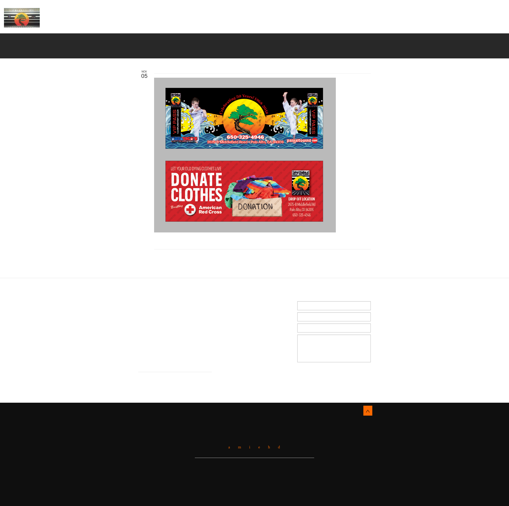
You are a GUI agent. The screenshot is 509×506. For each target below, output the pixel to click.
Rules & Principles (280, 23)
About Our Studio (167, 23)
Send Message (318, 374)
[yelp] (238, 447)
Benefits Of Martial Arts (211, 23)
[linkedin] (257, 447)
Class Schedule (336, 23)
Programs (248, 23)
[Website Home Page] (22, 17)
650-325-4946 (480, 16)
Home (143, 23)
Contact (364, 23)
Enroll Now (255, 9)
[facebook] (227, 447)
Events (309, 23)
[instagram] (277, 447)
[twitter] (248, 447)
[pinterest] (267, 447)
